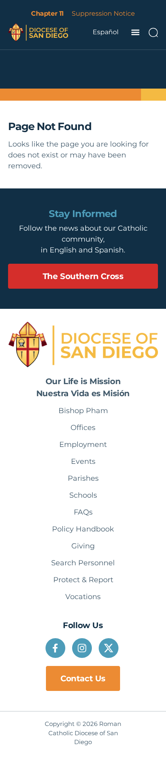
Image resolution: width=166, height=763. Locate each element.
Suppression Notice (103, 13)
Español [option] (105, 32)
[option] (105, 32)
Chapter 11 (47, 13)
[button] (135, 32)
